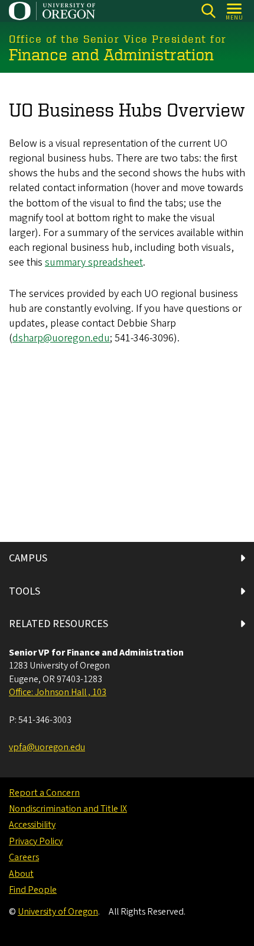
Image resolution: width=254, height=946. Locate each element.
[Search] (208, 11)
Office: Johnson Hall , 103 (57, 692)
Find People (33, 889)
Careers (24, 857)
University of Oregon (58, 911)
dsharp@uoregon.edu (61, 338)
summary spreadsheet (94, 262)
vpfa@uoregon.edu (47, 747)
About (21, 873)
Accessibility (32, 824)
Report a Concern (44, 792)
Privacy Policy (36, 841)
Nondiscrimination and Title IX (68, 808)
